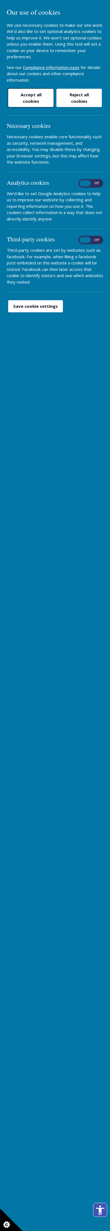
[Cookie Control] (11, 1219)
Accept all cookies (31, 98)
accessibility (100, 1210)
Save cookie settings (35, 306)
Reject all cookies (79, 98)
